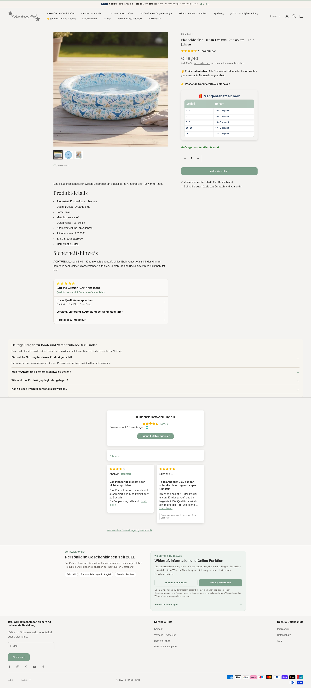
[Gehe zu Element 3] (78, 154)
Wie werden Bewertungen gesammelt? (129, 530)
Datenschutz (284, 635)
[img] (117, 469)
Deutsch (273, 16)
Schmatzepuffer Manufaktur (193, 13)
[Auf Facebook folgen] (9, 666)
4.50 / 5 (164, 423)
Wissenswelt (155, 18)
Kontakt (158, 629)
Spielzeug (219, 13)
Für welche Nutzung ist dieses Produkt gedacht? (42, 357)
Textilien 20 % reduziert (130, 18)
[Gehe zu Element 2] (68, 154)
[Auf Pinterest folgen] (26, 666)
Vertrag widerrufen (220, 582)
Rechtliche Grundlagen (198, 604)
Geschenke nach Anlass (121, 13)
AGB (279, 640)
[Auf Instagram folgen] (17, 666)
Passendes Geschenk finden (61, 13)
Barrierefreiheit (162, 640)
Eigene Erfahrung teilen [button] (155, 436)
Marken (107, 18)
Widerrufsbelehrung (176, 582)
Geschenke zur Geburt (92, 13)
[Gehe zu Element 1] (58, 154)
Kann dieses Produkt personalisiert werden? (39, 389)
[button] (189, 51)
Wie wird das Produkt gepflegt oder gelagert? (40, 380)
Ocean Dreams (94, 183)
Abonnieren (18, 657)
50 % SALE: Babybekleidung (244, 13)
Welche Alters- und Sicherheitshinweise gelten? (41, 371)
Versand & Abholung (165, 635)
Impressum (283, 629)
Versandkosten (202, 63)
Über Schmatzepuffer (165, 646)
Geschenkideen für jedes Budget (156, 13)
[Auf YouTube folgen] (34, 666)
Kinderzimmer (89, 18)
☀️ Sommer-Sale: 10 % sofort (61, 18)
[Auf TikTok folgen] (43, 666)
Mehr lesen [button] (166, 508)
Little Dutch (187, 34)
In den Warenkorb (219, 171)
